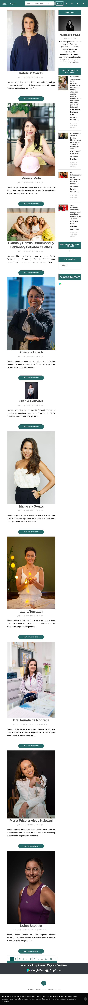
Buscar (59, 3)
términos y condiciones (41, 996)
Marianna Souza (31, 506)
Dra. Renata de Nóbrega (31, 720)
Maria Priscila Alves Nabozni (31, 820)
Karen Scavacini (31, 73)
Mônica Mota (31, 178)
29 (51, 959)
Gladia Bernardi (31, 401)
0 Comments (43, 724)
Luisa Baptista (31, 926)
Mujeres (13, 3)
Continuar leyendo (31, 99)
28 (46, 959)
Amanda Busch (31, 352)
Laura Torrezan (31, 611)
